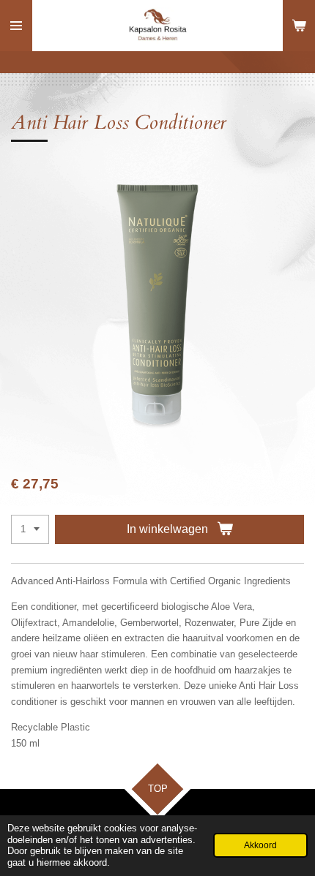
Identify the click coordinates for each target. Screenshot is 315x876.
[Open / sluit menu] (16, 25)
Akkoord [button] (260, 845)
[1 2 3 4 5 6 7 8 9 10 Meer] (30, 530)
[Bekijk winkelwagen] (299, 25)
